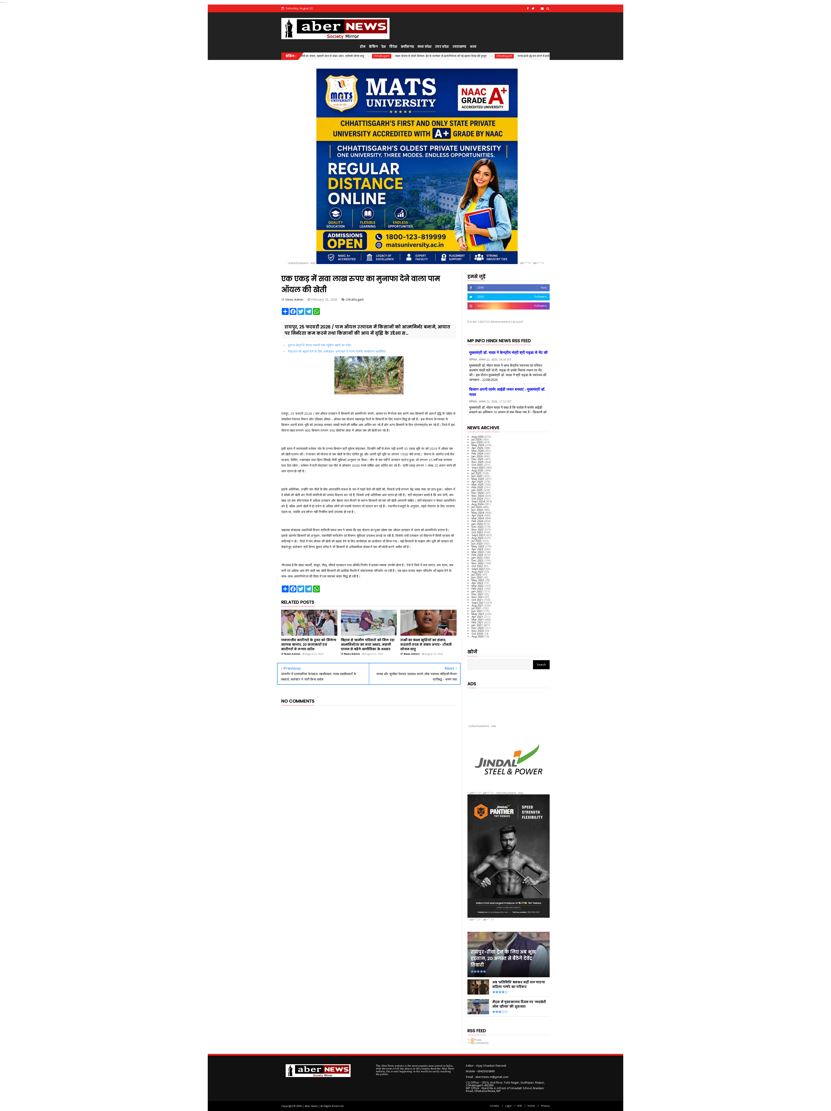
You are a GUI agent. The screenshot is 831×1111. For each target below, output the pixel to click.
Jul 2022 (477, 574)
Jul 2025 (477, 473)
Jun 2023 (477, 543)
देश (383, 46)
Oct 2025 (477, 465)
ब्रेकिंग (373, 46)
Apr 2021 (477, 617)
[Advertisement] (508, 702)
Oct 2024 (477, 498)
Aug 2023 (478, 538)
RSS (519, 1106)
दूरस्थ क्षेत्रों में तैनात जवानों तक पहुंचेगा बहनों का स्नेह (319, 345)
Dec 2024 (478, 493)
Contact (494, 1106)
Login (508, 1106)
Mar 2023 (478, 552)
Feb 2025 (477, 487)
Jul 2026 (477, 439)
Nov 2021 (478, 597)
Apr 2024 (477, 515)
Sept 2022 (478, 569)
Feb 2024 (477, 521)
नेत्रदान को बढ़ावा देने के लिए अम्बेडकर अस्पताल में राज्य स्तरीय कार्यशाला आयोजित (336, 351)
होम (363, 46)
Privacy (545, 1106)
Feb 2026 (477, 453)
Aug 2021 (478, 605)
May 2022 (478, 580)
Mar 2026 (478, 451)
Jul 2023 (477, 541)
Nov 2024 (478, 496)
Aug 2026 (478, 437)
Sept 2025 (478, 467)
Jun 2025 (477, 476)
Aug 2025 (478, 470)
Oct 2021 (477, 600)
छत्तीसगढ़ (407, 46)
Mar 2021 (478, 619)
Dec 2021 (478, 594)
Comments (481, 1043)
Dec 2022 (478, 560)
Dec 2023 (478, 527)
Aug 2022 (478, 572)
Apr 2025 (477, 482)
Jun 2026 (477, 442)
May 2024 (478, 512)
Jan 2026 (477, 456)
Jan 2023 (477, 558)
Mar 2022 (478, 586)
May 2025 (478, 479)
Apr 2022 (477, 583)
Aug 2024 (478, 504)
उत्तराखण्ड (459, 46)
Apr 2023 (477, 549)
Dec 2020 (478, 628)
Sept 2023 (478, 535)
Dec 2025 (478, 459)
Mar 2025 (478, 484)
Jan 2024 (477, 524)
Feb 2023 (477, 555)
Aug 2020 (478, 636)
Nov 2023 (478, 529)
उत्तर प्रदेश (442, 46)
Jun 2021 (477, 611)
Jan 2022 (477, 591)
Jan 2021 (477, 625)
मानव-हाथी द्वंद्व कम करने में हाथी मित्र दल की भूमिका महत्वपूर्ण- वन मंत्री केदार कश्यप (474, 56)
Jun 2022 (477, 577)
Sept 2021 (478, 603)
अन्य (473, 46)
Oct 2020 (477, 633)
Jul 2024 (477, 507)
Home (531, 1106)
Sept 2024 (478, 501)
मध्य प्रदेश (424, 46)
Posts (477, 1040)
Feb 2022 (477, 588)
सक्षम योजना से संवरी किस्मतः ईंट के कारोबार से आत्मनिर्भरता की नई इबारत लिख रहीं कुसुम (354, 56)
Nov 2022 (478, 563)
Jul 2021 (477, 608)
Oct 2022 (477, 566)
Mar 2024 (478, 518)
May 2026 (478, 445)
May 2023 (478, 546)
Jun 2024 (477, 510)
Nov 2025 (478, 462)
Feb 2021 (477, 622)
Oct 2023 (477, 532)
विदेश (393, 46)
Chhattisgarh (418, 56)
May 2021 (478, 614)
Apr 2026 (477, 448)
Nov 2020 (478, 631)
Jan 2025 (477, 490)
